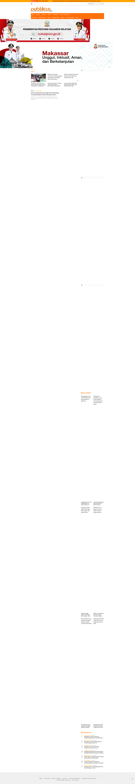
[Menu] (32, 4)
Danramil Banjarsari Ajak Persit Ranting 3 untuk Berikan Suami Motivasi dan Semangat (45, 95)
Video (76, 17)
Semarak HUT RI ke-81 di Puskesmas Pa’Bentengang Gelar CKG (93, 742)
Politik (49, 14)
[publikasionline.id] (41, 9)
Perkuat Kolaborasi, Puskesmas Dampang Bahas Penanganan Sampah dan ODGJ (93, 762)
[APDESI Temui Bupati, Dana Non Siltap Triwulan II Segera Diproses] (98, 559)
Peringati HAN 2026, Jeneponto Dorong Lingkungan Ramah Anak (98, 726)
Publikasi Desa (55, 17)
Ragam (63, 17)
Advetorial (34, 17)
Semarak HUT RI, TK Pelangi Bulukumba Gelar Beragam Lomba (93, 767)
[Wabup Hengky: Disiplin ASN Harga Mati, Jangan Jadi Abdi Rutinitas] (86, 559)
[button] (102, 4)
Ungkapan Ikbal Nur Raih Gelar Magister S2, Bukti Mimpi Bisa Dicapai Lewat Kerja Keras (93, 752)
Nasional (44, 14)
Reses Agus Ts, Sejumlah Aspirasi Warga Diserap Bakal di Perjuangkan (94, 757)
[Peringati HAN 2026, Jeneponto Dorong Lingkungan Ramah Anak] (98, 670)
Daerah (38, 14)
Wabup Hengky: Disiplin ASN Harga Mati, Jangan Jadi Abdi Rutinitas (100, 1)
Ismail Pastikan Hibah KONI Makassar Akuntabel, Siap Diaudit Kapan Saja (70, 84)
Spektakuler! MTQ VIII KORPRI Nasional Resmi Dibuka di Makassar (86, 503)
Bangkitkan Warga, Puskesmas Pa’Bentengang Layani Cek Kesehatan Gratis (93, 737)
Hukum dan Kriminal (65, 14)
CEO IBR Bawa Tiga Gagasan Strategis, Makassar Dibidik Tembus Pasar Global (86, 726)
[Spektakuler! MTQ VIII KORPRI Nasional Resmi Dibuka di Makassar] (86, 448)
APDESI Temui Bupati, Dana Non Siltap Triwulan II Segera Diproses (98, 615)
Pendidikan (55, 14)
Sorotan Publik (70, 17)
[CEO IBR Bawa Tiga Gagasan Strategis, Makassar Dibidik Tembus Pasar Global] (86, 670)
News (33, 14)
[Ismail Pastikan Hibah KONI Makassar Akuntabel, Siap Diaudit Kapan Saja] (71, 78)
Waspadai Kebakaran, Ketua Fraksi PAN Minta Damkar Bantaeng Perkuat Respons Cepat (54, 1)
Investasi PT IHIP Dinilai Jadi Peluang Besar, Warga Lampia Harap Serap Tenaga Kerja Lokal (38, 84)
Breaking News (42, 17)
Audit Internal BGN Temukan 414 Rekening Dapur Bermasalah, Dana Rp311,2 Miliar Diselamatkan (54, 84)
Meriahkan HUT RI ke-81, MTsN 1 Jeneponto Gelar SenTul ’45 (91, 747)
